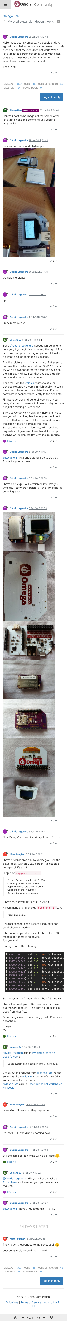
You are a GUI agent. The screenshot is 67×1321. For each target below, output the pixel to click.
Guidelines (12, 1302)
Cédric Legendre (19, 36)
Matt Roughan (17, 854)
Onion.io (30, 382)
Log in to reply (51, 97)
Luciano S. (15, 339)
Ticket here (10, 1182)
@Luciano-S (10, 457)
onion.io (27, 1076)
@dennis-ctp (45, 1072)
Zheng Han (16, 110)
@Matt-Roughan (13, 1052)
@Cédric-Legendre (21, 345)
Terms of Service (31, 1302)
